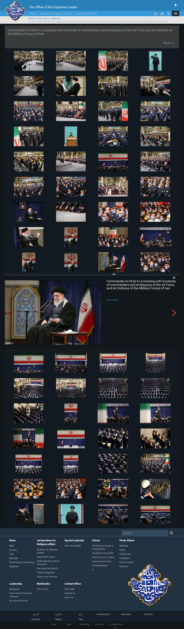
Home (32, 13)
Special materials (74, 540)
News (12, 540)
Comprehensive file (86, 13)
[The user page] (175, 5)
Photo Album (42, 18)
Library (96, 540)
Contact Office (73, 583)
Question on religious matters (56, 13)
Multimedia (43, 583)
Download (112, 299)
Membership (84, 624)
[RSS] (155, 13)
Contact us (99, 624)
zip (173, 42)
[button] (175, 13)
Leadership (15, 583)
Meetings (55, 18)
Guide (68, 624)
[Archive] (105, 569)
